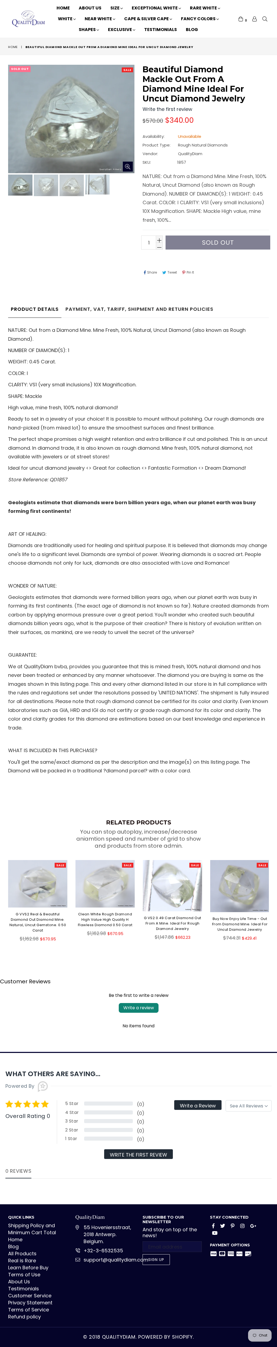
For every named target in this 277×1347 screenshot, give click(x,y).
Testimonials (160, 29)
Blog (192, 29)
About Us (90, 8)
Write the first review (138, 1154)
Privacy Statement (30, 1302)
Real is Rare (22, 1260)
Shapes (88, 29)
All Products (22, 1253)
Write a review (138, 1008)
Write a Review (198, 1105)
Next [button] (273, 900)
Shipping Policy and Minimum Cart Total (32, 1229)
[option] (19, 186)
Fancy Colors (198, 19)
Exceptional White (155, 8)
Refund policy (24, 1316)
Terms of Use (24, 1274)
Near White (99, 19)
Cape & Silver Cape (147, 19)
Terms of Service (28, 1309)
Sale (127, 70)
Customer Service (29, 1295)
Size (115, 8)
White (65, 19)
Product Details (35, 309)
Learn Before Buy (28, 1267)
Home (63, 8)
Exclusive (120, 29)
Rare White (204, 8)
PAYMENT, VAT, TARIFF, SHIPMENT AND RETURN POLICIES (139, 309)
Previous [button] (2, 900)
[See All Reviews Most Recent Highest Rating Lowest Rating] (249, 1105)
